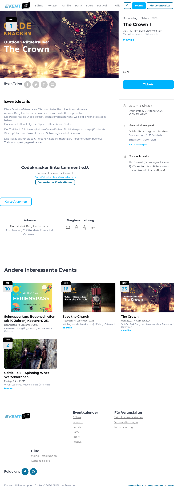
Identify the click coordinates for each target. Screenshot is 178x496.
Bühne (39, 5)
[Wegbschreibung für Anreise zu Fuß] (84, 227)
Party (78, 5)
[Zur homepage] (17, 5)
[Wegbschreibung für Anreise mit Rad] (93, 227)
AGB (171, 485)
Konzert (52, 5)
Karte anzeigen (16, 201)
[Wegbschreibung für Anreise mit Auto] (76, 227)
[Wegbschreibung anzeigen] (68, 227)
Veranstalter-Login (126, 422)
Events (139, 5)
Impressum (155, 485)
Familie (66, 5)
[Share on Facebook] (27, 84)
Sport (89, 5)
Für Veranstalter (159, 5)
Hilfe (117, 5)
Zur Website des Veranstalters (55, 177)
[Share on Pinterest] (44, 84)
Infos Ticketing (123, 427)
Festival (102, 5)
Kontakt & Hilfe (40, 460)
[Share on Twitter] (35, 84)
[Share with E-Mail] (52, 84)
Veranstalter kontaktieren (55, 182)
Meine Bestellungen (44, 455)
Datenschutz (135, 485)
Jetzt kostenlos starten (128, 417)
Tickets (148, 84)
